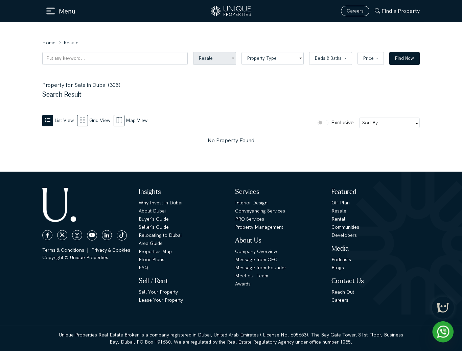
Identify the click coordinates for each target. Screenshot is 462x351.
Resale (338, 211)
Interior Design (251, 203)
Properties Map (155, 251)
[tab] (59, 120)
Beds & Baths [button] (329, 58)
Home (48, 43)
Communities (345, 227)
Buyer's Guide (154, 219)
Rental (338, 219)
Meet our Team (251, 276)
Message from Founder (260, 268)
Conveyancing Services (260, 211)
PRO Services (249, 219)
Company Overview (256, 251)
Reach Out (342, 292)
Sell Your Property (158, 292)
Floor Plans (151, 259)
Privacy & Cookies (110, 250)
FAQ (143, 268)
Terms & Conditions (63, 250)
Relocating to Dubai (160, 235)
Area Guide (151, 243)
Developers (344, 235)
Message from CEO (256, 259)
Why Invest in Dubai (160, 203)
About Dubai (152, 211)
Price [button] (369, 58)
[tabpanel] (231, 140)
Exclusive (342, 122)
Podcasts (341, 259)
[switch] (323, 122)
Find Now (404, 58)
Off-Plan (340, 203)
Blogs (337, 268)
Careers (355, 11)
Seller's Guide (154, 227)
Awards (243, 284)
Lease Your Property (161, 300)
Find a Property (401, 11)
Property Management (259, 227)
